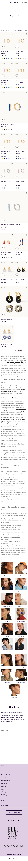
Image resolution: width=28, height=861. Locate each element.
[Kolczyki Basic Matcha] (9, 58)
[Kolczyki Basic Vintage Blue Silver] (4, 188)
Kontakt (3, 772)
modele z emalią (5, 364)
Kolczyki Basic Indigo (7, 124)
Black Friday (4, 795)
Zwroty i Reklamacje (6, 777)
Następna (20, 350)
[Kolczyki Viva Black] (2, 257)
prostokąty (13, 419)
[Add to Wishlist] (12, 34)
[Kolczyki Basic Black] (4, 58)
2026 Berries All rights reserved (14, 854)
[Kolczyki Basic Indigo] (6, 58)
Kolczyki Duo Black (21, 279)
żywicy (24, 364)
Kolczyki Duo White (6, 279)
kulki (9, 419)
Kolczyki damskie (6, 30)
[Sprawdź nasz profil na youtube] (18, 820)
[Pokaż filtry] (26, 30)
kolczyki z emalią (10, 405)
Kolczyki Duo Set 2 (6, 344)
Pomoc (3, 766)
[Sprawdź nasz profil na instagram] (11, 820)
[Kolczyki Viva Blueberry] (4, 257)
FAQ (2, 789)
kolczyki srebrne (10, 362)
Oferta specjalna (5, 792)
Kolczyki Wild (19, 252)
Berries (3, 801)
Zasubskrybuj (23, 730)
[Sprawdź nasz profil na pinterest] (16, 820)
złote (22, 362)
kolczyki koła (4, 419)
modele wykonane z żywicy (17, 411)
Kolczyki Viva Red (6, 252)
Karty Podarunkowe (5, 780)
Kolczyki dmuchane (18, 30)
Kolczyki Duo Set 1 (6, 319)
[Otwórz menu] (2, 2)
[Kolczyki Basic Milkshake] (23, 58)
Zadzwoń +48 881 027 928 (8, 769)
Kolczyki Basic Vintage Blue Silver (10, 225)
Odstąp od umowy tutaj (14, 812)
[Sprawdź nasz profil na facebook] (8, 820)
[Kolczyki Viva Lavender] (6, 257)
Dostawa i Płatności (5, 775)
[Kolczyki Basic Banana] (2, 58)
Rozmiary (3, 786)
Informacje (4, 805)
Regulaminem (6, 752)
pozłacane (17, 362)
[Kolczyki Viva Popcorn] (9, 257)
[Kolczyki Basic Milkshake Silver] (2, 188)
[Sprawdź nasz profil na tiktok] (13, 820)
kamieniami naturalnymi (15, 364)
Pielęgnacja (4, 783)
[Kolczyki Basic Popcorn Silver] (16, 188)
